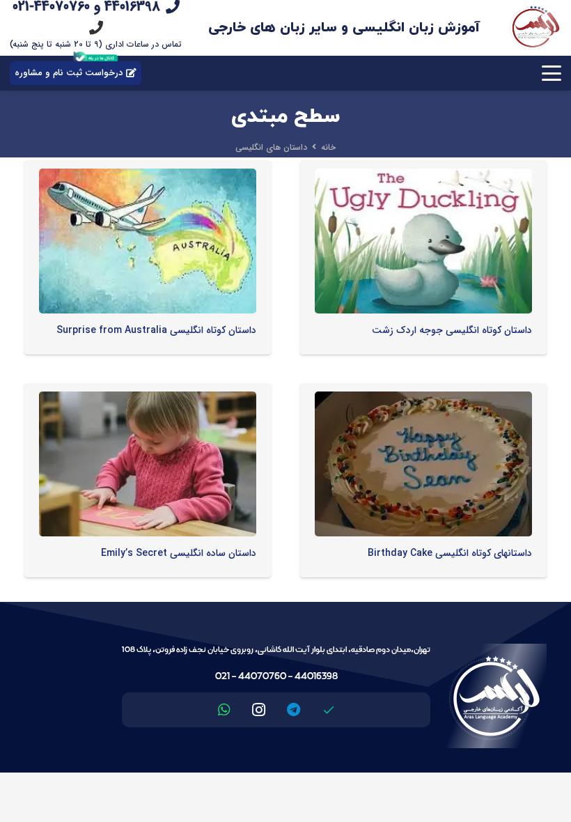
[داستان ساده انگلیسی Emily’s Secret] (147, 463)
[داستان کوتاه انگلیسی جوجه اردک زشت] (423, 241)
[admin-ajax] (534, 27)
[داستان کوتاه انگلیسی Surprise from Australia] (147, 241)
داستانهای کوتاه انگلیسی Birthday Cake (450, 553)
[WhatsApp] (224, 709)
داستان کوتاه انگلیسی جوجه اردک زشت (452, 330)
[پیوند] (96, 27)
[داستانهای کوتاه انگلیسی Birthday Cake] (423, 463)
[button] (551, 73)
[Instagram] (259, 709)
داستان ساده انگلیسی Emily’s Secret (178, 553)
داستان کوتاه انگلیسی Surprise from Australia (156, 330)
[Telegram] (293, 709)
